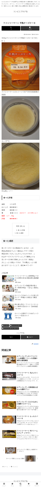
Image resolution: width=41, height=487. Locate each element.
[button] (30, 28)
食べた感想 (19, 233)
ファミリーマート (16, 325)
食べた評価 (21, 230)
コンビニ (6, 325)
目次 (17, 226)
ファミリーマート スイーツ (11, 328)
